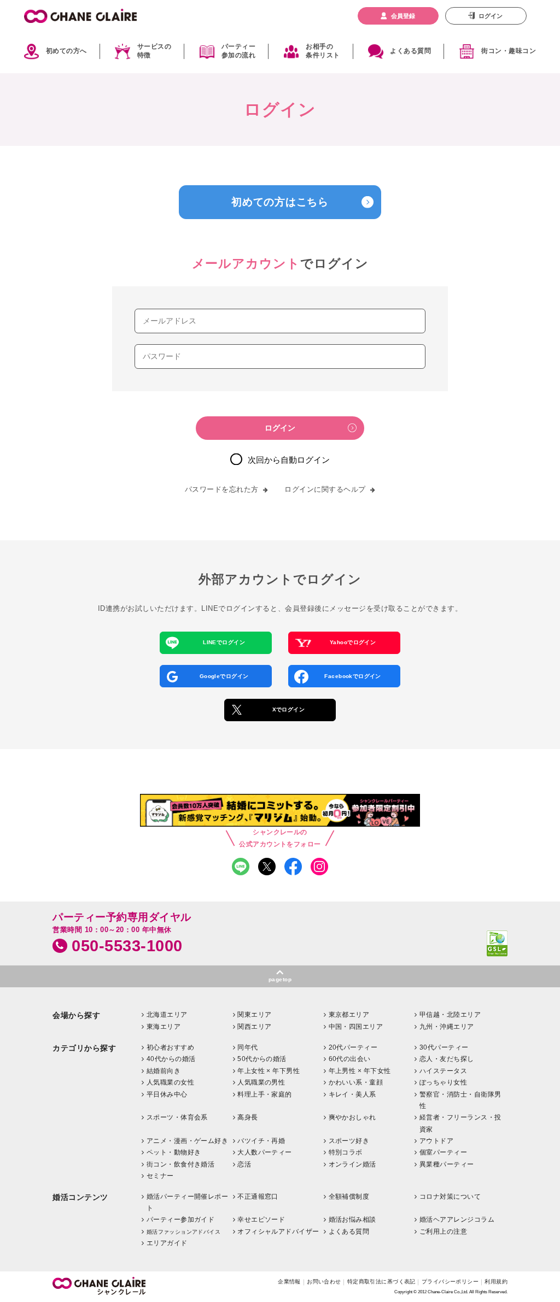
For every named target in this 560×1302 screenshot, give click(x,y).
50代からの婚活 (262, 1059)
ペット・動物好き (174, 1152)
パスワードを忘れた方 (222, 489)
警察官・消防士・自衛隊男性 (460, 1100)
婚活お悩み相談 (352, 1219)
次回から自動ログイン (289, 459)
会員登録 (403, 16)
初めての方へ (66, 51)
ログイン (491, 16)
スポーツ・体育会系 (177, 1117)
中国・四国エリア (356, 1026)
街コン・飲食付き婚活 (181, 1164)
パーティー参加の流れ (238, 51)
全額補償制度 (349, 1196)
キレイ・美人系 (352, 1094)
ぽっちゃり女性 (443, 1082)
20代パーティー (353, 1047)
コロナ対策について (450, 1196)
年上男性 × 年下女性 (360, 1071)
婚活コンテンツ (80, 1197)
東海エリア (163, 1026)
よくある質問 (410, 51)
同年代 (247, 1047)
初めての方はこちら (280, 202)
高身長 (247, 1117)
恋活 (244, 1164)
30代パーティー (444, 1047)
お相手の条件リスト (323, 51)
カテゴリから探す (84, 1048)
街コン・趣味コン (508, 51)
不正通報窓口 (257, 1196)
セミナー (160, 1176)
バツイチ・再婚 (261, 1141)
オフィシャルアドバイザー (278, 1231)
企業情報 (289, 1282)
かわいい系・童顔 (356, 1082)
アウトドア (436, 1141)
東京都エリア (349, 1014)
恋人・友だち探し (446, 1059)
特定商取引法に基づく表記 (381, 1282)
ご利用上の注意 (443, 1231)
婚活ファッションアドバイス (183, 1232)
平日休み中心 (167, 1094)
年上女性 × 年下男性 (268, 1071)
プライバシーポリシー (450, 1282)
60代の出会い (350, 1059)
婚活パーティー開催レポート (188, 1202)
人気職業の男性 (261, 1082)
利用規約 (496, 1282)
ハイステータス (443, 1071)
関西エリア (254, 1026)
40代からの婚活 (171, 1059)
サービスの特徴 (154, 51)
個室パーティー (443, 1152)
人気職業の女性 (170, 1082)
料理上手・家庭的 (264, 1094)
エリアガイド (167, 1243)
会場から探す (76, 1015)
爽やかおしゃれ (352, 1117)
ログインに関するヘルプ (325, 489)
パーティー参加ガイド (181, 1219)
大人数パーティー (264, 1152)
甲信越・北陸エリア (450, 1014)
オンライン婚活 (352, 1164)
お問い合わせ (324, 1282)
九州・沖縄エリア (446, 1026)
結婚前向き (163, 1071)
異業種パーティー (446, 1164)
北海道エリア (167, 1014)
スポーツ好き (349, 1141)
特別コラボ (346, 1152)
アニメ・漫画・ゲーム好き (188, 1141)
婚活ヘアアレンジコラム (456, 1219)
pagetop (280, 979)
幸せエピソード (261, 1219)
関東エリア (254, 1014)
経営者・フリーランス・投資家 (460, 1123)
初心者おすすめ (170, 1047)
